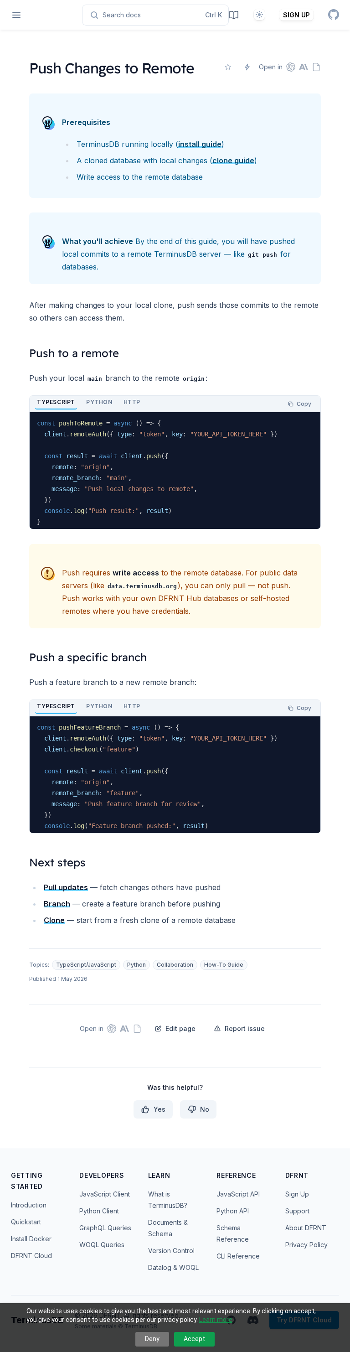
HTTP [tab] (132, 402)
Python (136, 964)
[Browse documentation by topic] (233, 15)
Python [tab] (99, 402)
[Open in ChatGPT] (290, 67)
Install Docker (31, 1239)
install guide (199, 144)
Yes (159, 1109)
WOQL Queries (101, 1244)
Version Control (171, 1250)
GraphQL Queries (105, 1228)
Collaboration (175, 964)
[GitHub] (333, 15)
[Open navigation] (16, 15)
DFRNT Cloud (31, 1255)
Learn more (215, 1319)
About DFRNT (305, 1228)
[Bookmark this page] (228, 67)
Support (297, 1211)
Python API (232, 1211)
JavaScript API (238, 1194)
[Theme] (259, 14)
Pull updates (66, 887)
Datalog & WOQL (173, 1267)
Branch (57, 903)
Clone (54, 920)
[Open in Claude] (303, 67)
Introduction (28, 1205)
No (204, 1109)
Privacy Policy (306, 1244)
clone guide (233, 160)
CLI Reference (238, 1256)
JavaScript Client (104, 1194)
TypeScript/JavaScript (86, 964)
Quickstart (26, 1222)
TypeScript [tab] (56, 402)
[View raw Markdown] (316, 67)
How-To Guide (223, 964)
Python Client (99, 1211)
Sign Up (297, 1194)
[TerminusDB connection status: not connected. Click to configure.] (247, 67)
